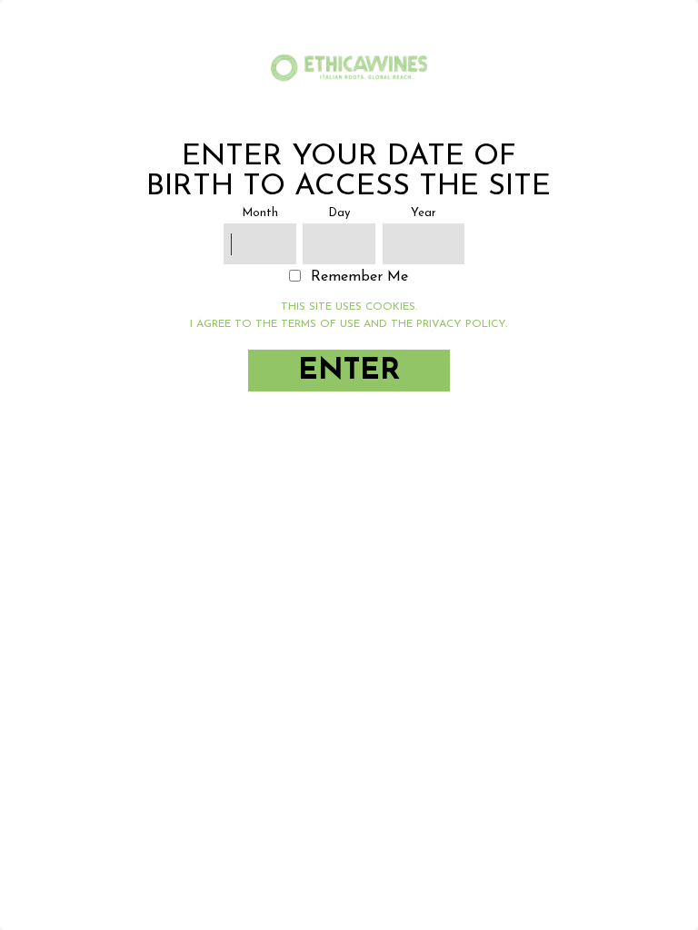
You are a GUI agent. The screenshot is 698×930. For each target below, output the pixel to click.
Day (339, 213)
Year (423, 213)
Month (260, 213)
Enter (349, 371)
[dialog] (349, 465)
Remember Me (359, 277)
